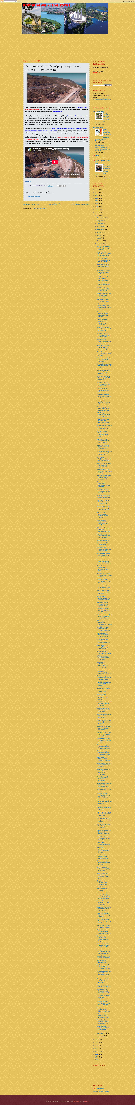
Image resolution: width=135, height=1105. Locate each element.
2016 (97, 1039)
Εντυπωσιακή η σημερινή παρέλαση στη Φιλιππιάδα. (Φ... (104, 561)
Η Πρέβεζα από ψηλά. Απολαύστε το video (103, 496)
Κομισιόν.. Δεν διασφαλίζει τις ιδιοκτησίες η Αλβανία (104, 758)
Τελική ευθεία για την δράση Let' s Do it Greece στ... (103, 902)
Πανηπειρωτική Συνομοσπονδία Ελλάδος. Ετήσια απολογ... (102, 314)
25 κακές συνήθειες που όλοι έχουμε (104, 790)
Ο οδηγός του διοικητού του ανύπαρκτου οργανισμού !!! (104, 477)
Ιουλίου (99, 232)
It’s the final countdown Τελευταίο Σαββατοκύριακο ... (103, 997)
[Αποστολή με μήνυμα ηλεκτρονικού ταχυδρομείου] (58, 186)
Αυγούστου (100, 229)
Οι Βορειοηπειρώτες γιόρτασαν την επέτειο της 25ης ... (104, 471)
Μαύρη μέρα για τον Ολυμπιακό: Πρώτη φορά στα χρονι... (103, 301)
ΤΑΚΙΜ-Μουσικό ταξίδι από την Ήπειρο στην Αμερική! (104, 371)
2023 (97, 198)
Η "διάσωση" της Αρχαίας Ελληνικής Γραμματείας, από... (103, 746)
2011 (96, 1054)
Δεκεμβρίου (101, 218)
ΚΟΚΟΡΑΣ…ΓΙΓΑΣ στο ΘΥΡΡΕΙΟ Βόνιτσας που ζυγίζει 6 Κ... (104, 734)
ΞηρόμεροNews (100, 111)
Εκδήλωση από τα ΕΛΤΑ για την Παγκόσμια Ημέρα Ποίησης (104, 616)
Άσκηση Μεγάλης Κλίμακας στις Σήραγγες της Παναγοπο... (102, 322)
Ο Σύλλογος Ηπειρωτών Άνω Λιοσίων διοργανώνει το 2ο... (104, 529)
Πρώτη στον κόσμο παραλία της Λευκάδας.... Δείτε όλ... (103, 876)
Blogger (86, 1101)
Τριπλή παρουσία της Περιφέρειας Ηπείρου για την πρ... (104, 740)
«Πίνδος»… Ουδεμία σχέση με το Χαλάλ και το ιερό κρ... (103, 446)
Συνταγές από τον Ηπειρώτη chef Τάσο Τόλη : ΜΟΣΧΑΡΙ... (103, 1003)
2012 (97, 1051)
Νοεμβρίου (100, 221)
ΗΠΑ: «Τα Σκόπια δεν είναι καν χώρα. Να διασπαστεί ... (103, 709)
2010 (97, 1057)
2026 (97, 189)
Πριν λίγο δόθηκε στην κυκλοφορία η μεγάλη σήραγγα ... (104, 248)
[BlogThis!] (60, 186)
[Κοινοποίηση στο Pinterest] (65, 186)
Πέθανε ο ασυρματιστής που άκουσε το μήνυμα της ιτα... (104, 465)
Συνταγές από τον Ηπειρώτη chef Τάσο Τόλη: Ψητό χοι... (103, 795)
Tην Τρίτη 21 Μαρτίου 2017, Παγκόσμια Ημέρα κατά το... (103, 501)
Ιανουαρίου (100, 1036)
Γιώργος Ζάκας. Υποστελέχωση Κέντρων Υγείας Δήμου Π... (102, 515)
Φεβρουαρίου (101, 1033)
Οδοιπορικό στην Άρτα (103, 540)
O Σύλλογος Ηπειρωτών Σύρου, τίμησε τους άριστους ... (104, 683)
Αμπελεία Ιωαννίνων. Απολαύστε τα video (103, 956)
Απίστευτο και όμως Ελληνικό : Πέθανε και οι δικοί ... (104, 801)
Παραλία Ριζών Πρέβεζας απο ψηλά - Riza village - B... (104, 1027)
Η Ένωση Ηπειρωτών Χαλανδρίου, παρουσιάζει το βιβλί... (104, 622)
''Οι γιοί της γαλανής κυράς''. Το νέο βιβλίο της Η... (104, 396)
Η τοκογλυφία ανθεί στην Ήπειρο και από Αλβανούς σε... (104, 329)
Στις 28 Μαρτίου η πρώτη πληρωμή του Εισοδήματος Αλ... (104, 549)
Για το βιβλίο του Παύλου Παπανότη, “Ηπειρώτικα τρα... (104, 426)
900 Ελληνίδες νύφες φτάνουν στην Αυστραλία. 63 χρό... (103, 420)
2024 (97, 195)
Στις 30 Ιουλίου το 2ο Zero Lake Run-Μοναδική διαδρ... (103, 278)
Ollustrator (76, 1101)
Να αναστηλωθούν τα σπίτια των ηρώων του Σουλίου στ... (103, 272)
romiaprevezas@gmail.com (102, 99)
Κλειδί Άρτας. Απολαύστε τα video (103, 843)
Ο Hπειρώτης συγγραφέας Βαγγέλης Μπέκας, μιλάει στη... (103, 484)
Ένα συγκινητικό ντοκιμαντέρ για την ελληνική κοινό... (103, 402)
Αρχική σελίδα (55, 204)
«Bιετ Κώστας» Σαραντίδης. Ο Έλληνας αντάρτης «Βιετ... (103, 568)
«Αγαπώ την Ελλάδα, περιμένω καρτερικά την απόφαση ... (104, 689)
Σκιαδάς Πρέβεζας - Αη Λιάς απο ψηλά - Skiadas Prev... (104, 295)
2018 (97, 212)
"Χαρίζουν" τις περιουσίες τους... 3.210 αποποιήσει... (103, 1009)
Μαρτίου (99, 244)
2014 (97, 1045)
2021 (97, 204)
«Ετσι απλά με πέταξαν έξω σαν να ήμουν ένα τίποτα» (104, 728)
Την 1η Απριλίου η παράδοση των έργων (104, 652)
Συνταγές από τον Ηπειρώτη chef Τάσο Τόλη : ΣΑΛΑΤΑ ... (103, 440)
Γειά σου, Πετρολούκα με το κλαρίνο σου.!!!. (104, 586)
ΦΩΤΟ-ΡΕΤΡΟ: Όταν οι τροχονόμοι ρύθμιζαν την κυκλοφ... (104, 813)
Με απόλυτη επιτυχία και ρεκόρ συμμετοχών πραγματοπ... (104, 453)
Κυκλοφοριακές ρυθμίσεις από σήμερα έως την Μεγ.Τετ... (102, 522)
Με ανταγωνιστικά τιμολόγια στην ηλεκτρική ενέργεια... (104, 641)
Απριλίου (100, 241)
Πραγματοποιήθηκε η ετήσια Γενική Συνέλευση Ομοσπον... (103, 772)
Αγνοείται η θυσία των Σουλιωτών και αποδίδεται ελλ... (103, 856)
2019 (97, 209)
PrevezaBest (99, 127)
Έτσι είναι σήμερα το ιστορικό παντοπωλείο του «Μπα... (104, 820)
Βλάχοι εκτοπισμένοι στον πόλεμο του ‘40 (103, 985)
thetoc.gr (28, 181)
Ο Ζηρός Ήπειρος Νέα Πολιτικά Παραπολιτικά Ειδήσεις (102, 162)
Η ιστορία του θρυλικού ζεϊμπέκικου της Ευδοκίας (104, 980)
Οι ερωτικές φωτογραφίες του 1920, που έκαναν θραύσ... (103, 849)
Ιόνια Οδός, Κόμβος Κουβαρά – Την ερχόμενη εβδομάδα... (104, 628)
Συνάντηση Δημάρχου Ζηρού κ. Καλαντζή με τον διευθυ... (104, 914)
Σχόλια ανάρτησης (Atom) (39, 208)
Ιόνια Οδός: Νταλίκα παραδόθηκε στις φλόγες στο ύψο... (103, 347)
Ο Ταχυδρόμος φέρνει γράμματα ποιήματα (103, 926)
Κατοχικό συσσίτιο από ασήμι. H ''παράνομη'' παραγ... (104, 807)
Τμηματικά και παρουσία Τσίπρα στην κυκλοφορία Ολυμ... (104, 784)
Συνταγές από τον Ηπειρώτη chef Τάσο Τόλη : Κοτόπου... (103, 491)
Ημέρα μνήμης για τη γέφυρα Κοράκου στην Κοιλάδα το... (103, 408)
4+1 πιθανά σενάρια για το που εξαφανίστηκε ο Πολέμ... (104, 722)
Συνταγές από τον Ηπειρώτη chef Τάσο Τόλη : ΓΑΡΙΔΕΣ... (103, 384)
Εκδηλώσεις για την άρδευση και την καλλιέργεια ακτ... (103, 1015)
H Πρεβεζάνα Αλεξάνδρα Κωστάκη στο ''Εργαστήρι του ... (104, 459)
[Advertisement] (67, 45)
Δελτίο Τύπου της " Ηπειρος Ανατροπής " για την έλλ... (104, 868)
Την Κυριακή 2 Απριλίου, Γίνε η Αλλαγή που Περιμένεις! (104, 359)
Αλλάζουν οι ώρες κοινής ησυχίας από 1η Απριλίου (103, 657)
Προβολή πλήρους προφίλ (101, 1091)
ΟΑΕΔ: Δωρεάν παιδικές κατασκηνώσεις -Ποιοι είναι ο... (104, 353)
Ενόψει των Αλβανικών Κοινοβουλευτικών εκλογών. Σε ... (104, 908)
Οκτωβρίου (100, 223)
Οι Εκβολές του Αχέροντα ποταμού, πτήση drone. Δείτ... (103, 414)
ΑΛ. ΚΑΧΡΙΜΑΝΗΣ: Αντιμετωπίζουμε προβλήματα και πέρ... (103, 434)
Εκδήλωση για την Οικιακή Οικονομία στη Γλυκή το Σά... (103, 945)
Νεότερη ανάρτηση (31, 204)
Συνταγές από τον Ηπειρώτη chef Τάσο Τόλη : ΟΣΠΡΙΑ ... (103, 289)
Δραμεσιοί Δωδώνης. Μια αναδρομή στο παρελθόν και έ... (103, 610)
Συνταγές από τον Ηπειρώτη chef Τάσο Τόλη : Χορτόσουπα (103, 581)
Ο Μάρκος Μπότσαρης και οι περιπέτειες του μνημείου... (104, 764)
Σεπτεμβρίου (101, 226)
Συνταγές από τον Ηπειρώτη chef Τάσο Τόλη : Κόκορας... (103, 335)
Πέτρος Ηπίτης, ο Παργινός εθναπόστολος (102, 890)
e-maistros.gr (99, 145)
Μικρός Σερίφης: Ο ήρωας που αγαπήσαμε (102, 778)
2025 (97, 192)
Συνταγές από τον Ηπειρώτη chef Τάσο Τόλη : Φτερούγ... (103, 951)
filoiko (97, 155)
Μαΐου (99, 238)
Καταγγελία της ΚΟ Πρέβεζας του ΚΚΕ (103, 543)
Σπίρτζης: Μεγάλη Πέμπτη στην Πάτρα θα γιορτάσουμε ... (103, 896)
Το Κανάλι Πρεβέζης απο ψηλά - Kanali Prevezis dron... (103, 266)
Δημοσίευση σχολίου (34, 196)
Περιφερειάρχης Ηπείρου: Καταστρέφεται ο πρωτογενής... (102, 664)
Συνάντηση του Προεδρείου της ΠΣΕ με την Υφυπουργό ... (104, 254)
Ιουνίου (99, 235)
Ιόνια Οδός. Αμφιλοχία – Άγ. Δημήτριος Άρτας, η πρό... (104, 921)
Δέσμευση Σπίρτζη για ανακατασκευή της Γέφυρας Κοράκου (103, 508)
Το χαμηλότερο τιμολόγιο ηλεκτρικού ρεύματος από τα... (104, 341)
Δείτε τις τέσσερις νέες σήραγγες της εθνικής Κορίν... (104, 307)
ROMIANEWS (99, 1088)
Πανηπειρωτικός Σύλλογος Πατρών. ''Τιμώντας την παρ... (104, 598)
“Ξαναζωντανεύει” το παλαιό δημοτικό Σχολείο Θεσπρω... (103, 634)
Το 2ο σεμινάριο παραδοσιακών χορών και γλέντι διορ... (102, 697)
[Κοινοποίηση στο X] (62, 186)
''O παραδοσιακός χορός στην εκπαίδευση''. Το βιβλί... (104, 365)
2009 (97, 1060)
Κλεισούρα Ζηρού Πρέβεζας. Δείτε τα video (103, 390)
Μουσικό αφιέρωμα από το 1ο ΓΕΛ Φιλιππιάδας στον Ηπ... (104, 973)
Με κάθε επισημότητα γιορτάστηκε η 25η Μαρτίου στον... (103, 555)
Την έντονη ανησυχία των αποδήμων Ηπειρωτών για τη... (103, 966)
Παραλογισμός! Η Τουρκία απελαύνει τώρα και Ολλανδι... (103, 991)
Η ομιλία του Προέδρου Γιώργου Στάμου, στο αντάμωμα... (104, 716)
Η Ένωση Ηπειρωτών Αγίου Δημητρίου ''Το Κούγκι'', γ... (103, 378)
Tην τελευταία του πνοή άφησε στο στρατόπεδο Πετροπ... (104, 671)
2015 (97, 1042)
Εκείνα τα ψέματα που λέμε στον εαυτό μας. (104, 283)
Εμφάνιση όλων (108, 178)
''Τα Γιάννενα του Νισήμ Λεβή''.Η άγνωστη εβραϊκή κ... (104, 826)
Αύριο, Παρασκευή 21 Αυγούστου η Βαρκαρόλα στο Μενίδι (102, 149)
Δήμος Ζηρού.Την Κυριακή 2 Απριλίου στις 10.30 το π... (103, 260)
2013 (97, 1048)
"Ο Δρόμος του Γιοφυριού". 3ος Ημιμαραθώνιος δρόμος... (102, 883)
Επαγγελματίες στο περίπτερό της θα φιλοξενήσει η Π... (103, 1021)
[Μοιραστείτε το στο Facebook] (63, 186)
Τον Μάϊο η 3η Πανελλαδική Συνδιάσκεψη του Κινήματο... (102, 938)
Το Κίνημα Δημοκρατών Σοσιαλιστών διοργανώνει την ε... (104, 832)
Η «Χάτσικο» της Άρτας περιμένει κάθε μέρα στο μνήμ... (104, 592)
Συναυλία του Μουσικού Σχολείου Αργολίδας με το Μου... (104, 703)
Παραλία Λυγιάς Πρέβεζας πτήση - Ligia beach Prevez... (104, 931)
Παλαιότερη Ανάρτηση (80, 204)
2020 (97, 207)
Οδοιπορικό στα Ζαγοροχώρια (101, 961)
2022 (97, 201)
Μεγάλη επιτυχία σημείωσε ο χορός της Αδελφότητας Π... (104, 677)
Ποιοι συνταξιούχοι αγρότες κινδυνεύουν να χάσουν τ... (104, 862)
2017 (97, 215)
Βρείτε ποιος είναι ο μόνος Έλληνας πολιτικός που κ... (103, 647)
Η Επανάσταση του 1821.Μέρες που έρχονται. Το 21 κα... (103, 604)
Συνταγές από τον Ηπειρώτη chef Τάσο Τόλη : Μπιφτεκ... (103, 535)
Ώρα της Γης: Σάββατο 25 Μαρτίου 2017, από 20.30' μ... (104, 575)
